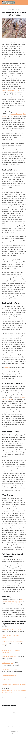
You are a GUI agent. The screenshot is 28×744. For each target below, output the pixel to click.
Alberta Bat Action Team (9, 675)
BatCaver (7, 367)
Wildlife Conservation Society (10, 90)
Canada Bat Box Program (9, 669)
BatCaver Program (7, 663)
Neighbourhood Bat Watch (10, 656)
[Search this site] (22, 2)
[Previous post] (3, 698)
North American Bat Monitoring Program (14, 684)
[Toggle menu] (25, 2)
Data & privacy (14, 731)
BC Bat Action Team (8, 680)
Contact (14, 733)
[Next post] (25, 698)
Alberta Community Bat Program (11, 629)
